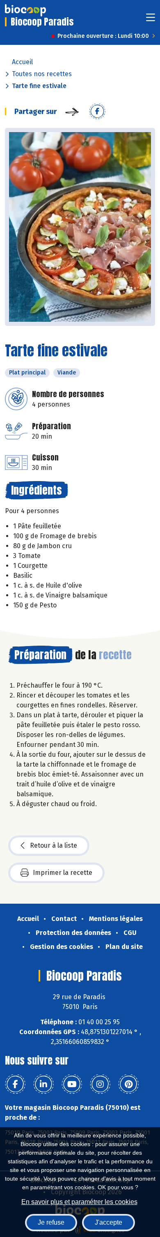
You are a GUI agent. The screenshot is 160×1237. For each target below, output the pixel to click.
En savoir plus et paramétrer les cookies (79, 1201)
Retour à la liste (53, 845)
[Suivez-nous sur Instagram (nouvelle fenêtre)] (100, 1084)
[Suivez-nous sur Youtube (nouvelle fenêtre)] (72, 1084)
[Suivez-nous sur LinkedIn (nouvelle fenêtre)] (43, 1084)
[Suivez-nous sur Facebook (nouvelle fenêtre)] (15, 1084)
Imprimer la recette (62, 873)
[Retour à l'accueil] (25, 10)
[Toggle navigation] (150, 20)
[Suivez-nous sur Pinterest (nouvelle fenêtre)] (128, 1084)
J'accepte (108, 1222)
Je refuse (51, 1222)
